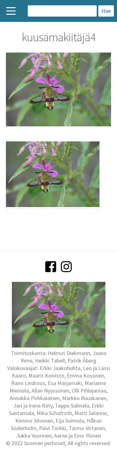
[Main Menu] (11, 11)
